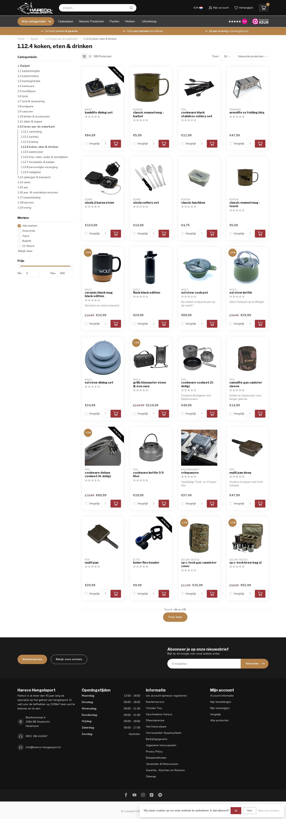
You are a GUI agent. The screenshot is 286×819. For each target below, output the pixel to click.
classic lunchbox (193, 202)
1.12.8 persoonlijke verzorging (39, 167)
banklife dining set (99, 112)
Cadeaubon (65, 21)
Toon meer (175, 617)
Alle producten (219, 720)
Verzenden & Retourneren (162, 764)
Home (21, 39)
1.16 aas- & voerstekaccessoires (38, 192)
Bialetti (26, 240)
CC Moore (28, 246)
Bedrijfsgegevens (156, 739)
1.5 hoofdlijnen (27, 91)
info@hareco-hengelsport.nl (43, 747)
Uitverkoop (149, 21)
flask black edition (146, 292)
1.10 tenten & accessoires (34, 116)
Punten (114, 21)
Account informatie (222, 696)
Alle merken (29, 225)
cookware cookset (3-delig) (197, 384)
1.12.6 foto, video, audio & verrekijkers (44, 157)
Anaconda (28, 230)
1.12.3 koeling (29, 142)
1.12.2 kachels (30, 137)
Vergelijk (94, 143)
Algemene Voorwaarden (161, 745)
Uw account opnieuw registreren (166, 696)
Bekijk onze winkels (69, 659)
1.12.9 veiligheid (31, 172)
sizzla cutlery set (146, 202)
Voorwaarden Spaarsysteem (163, 733)
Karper (35, 39)
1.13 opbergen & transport (34, 177)
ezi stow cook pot (194, 292)
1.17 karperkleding (29, 197)
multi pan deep (240, 472)
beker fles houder (146, 562)
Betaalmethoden (156, 758)
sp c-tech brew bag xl (245, 562)
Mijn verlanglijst (219, 708)
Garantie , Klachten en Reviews (165, 770)
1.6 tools (23, 96)
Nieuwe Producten (91, 21)
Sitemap (151, 776)
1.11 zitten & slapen (30, 121)
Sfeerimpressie (155, 720)
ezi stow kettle (240, 292)
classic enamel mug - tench (244, 204)
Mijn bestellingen (220, 702)
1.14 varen (24, 182)
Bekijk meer (25, 251)
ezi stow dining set (99, 382)
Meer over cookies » (269, 810)
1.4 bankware (26, 86)
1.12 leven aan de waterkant (60, 39)
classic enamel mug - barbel (148, 114)
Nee (249, 810)
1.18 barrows (26, 202)
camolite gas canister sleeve (245, 384)
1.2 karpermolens (28, 76)
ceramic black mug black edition (99, 294)
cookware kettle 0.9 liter (148, 474)
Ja (236, 810)
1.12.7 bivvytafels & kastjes (38, 162)
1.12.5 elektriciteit (32, 152)
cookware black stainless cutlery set (196, 114)
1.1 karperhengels (29, 71)
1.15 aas (23, 187)
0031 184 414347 (36, 736)
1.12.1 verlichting (31, 132)
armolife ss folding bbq (246, 112)
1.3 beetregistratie (29, 81)
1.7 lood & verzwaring (31, 101)
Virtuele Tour (154, 708)
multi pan (91, 562)
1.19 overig (24, 207)
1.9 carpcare (25, 111)
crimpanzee (190, 472)
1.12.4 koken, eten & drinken (100, 39)
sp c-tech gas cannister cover (199, 564)
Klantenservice (32, 659)
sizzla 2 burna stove (99, 202)
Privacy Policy (154, 751)
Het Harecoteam (156, 726)
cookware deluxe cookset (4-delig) (98, 474)
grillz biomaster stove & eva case (149, 384)
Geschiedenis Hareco (159, 714)
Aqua (25, 235)
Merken (130, 21)
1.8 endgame (25, 106)
